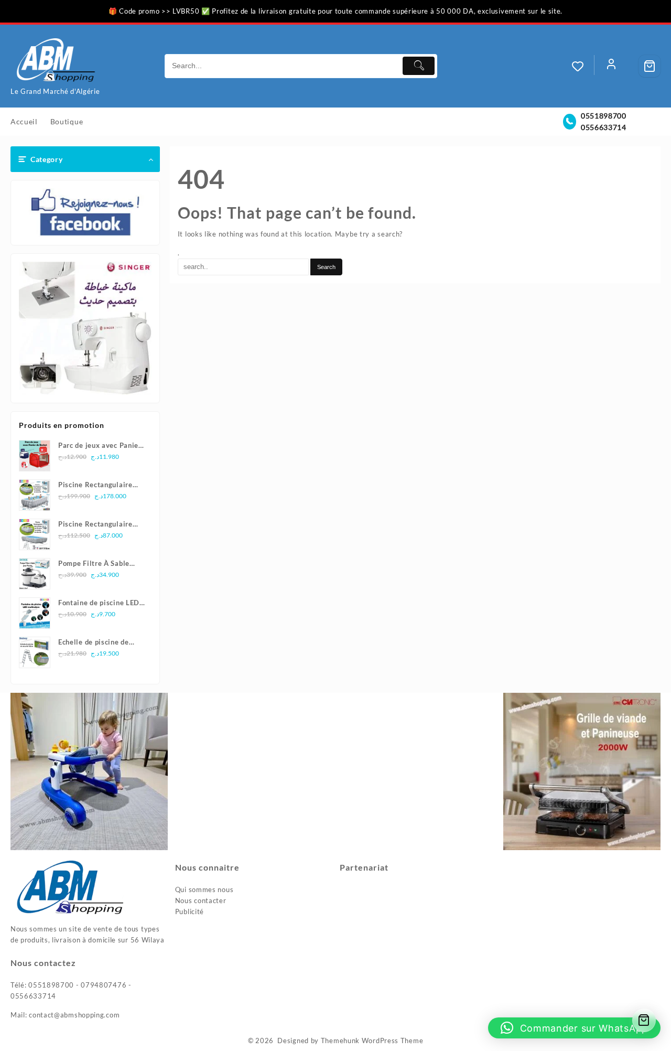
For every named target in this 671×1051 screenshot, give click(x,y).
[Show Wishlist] (582, 66)
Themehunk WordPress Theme (372, 1040)
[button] (574, 1027)
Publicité (189, 911)
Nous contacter (200, 900)
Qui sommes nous (204, 889)
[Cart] (649, 66)
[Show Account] (611, 66)
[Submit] (418, 66)
